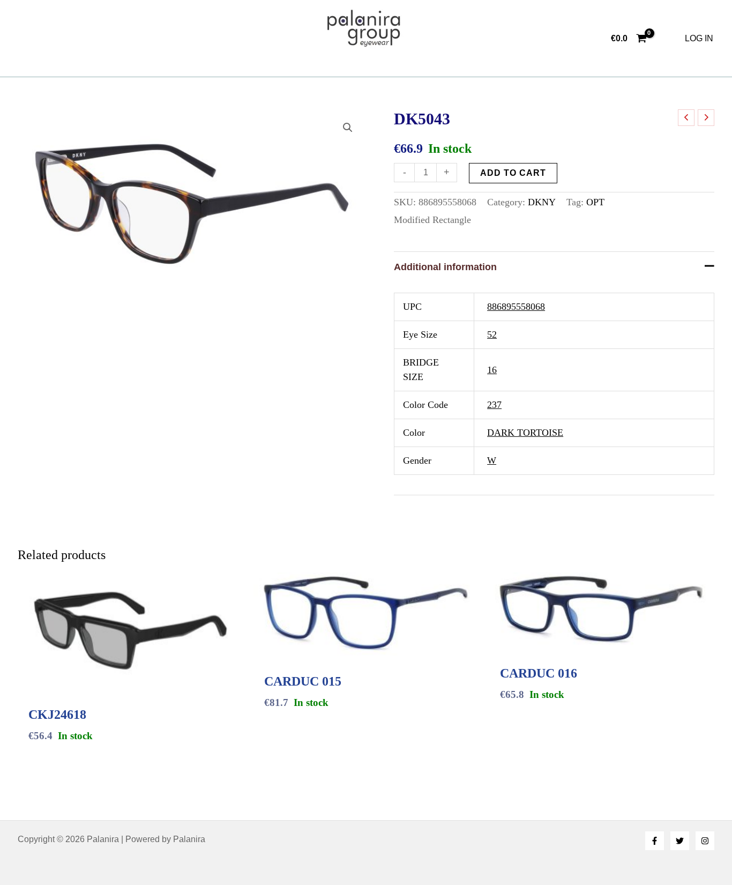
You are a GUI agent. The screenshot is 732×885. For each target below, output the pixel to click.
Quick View (130, 679)
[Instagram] (705, 840)
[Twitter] (679, 840)
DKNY (542, 202)
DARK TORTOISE (525, 432)
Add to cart (513, 172)
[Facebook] (654, 840)
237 (494, 404)
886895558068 (516, 306)
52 (492, 334)
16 (492, 370)
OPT (595, 202)
